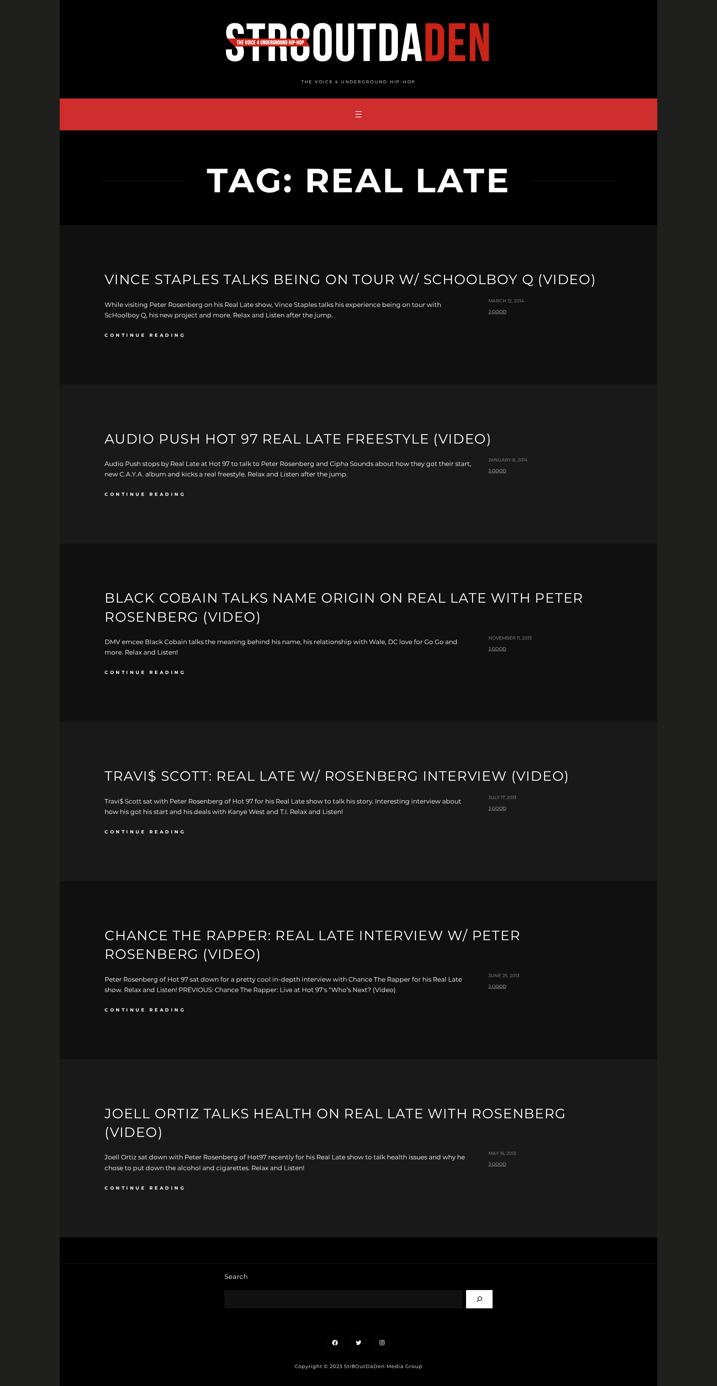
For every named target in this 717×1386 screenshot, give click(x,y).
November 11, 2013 (510, 638)
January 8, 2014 (508, 460)
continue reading (145, 335)
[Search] (479, 1299)
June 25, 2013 (503, 975)
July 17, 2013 (502, 797)
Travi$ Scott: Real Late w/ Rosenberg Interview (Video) (337, 776)
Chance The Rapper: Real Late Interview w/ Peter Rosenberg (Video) (313, 944)
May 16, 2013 (502, 1153)
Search (236, 1276)
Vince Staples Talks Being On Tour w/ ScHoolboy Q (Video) (350, 279)
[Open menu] (358, 114)
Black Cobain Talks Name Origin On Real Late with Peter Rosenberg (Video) (344, 607)
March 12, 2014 (506, 301)
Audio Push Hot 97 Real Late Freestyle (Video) (298, 439)
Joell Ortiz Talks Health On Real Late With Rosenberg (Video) (335, 1122)
